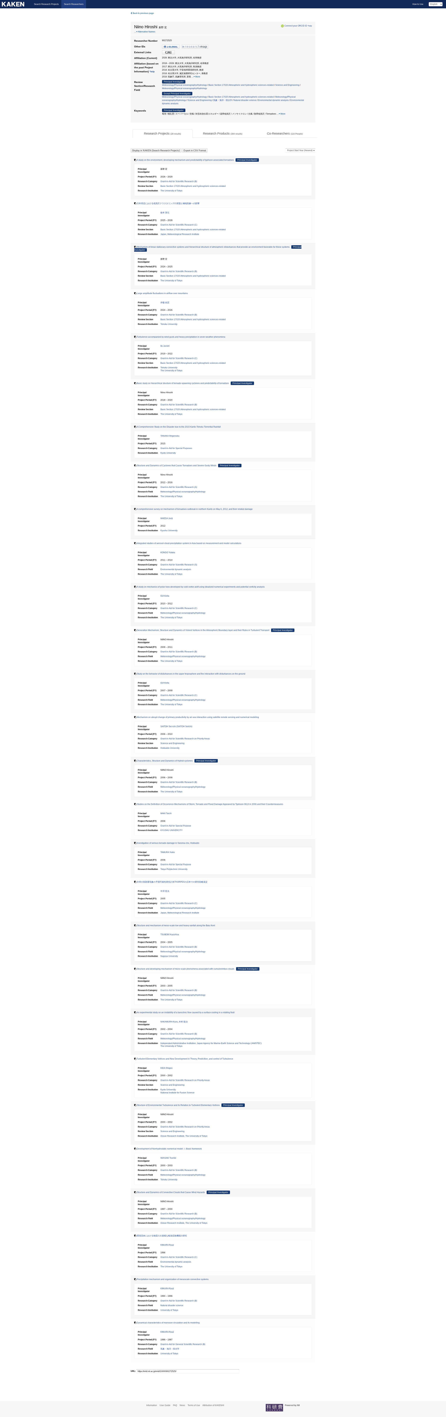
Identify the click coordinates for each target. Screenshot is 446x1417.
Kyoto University (168, 453)
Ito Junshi (165, 346)
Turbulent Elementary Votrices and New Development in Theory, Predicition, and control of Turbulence (185, 1059)
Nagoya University (169, 956)
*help (310, 26)
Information (151, 1405)
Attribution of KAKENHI (213, 1405)
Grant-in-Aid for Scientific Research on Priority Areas (185, 738)
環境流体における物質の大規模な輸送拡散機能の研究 (162, 1236)
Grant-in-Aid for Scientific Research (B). (179, 1214)
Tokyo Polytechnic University (173, 869)
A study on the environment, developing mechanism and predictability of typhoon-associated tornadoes (185, 160)
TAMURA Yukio (167, 852)
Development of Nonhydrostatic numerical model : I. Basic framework (169, 1149)
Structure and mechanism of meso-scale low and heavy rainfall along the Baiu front (176, 925)
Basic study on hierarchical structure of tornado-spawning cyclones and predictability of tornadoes (183, 383)
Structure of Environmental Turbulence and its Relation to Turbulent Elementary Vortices (178, 1105)
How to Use (417, 4)
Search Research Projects (46, 4)
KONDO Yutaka (167, 552)
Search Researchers (73, 4)
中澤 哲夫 (164, 891)
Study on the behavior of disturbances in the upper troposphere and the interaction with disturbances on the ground (191, 674)
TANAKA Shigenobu (169, 436)
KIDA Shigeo (166, 1068)
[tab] (162, 133)
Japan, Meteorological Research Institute (179, 234)
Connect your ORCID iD (295, 26)
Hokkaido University (169, 748)
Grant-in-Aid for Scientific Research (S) (178, 564)
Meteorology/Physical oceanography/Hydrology (184, 85)
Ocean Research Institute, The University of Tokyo (183, 1136)
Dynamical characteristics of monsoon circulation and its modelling (168, 1322)
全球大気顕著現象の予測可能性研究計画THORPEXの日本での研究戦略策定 (172, 882)
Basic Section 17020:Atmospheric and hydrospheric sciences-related (241, 85)
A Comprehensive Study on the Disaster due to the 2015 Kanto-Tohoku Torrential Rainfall (179, 427)
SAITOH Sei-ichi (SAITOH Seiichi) (176, 726)
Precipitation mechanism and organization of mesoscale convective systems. (173, 1279)
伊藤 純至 (164, 302)
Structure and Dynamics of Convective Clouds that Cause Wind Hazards (171, 1192)
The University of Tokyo (171, 190)
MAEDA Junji (166, 518)
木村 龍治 (183, 1021)
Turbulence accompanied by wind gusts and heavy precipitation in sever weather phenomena (181, 337)
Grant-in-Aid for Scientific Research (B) (178, 181)
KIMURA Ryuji (167, 1245)
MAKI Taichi (166, 813)
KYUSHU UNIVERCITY (171, 830)
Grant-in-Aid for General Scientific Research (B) (182, 1344)
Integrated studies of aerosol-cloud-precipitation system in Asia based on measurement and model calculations (189, 543)
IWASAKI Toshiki (168, 1158)
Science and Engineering (287, 85)
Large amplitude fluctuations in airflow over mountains (162, 293)
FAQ (175, 1405)
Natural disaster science (245, 100)
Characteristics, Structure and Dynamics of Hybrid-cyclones (165, 761)
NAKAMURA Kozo (169, 1021)
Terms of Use (194, 1405)
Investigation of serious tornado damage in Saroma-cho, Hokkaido (168, 843)
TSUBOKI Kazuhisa (169, 934)
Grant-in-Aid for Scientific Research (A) (178, 487)
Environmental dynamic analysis (273, 100)
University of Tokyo (169, 1310)
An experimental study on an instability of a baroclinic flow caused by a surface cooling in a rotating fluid (185, 1012)
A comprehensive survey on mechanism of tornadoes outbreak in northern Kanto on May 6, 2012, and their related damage (195, 509)
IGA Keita (164, 596)
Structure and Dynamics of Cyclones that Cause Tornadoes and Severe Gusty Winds (176, 465)
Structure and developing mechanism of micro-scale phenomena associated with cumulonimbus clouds (185, 969)
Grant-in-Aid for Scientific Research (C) (178, 225)
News (182, 1405)
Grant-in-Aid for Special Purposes (176, 448)
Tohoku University (168, 324)
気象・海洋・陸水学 (222, 100)
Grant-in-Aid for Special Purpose (175, 826)
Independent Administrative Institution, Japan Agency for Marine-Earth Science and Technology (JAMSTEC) (211, 1043)
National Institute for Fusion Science (177, 1092)
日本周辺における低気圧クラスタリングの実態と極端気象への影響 (168, 203)
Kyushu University (169, 530)
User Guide (165, 1405)
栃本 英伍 (164, 212)
